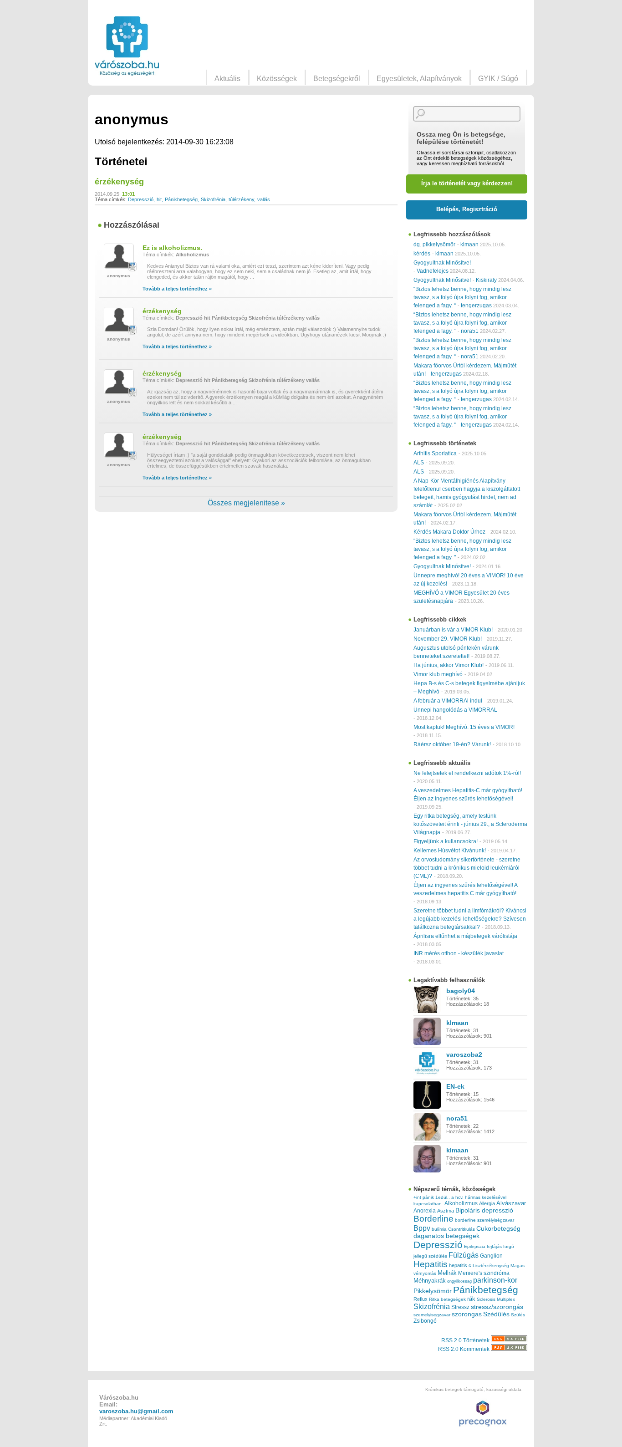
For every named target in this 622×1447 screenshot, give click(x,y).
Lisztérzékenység (491, 1265)
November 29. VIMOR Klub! (447, 639)
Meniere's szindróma (484, 1273)
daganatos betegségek (446, 1236)
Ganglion (491, 1256)
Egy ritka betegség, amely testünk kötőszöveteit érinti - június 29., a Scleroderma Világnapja (470, 824)
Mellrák (447, 1272)
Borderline (433, 1218)
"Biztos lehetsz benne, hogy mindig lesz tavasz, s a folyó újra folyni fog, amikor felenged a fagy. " (462, 549)
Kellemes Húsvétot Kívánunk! (449, 850)
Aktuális (227, 78)
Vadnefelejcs (433, 271)
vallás (263, 199)
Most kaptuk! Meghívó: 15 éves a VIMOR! (464, 727)
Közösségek (277, 78)
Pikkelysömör (432, 1291)
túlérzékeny (241, 199)
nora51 (470, 331)
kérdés (421, 253)
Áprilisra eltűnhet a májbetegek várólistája (465, 936)
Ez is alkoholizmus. (172, 247)
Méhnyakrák (429, 1280)
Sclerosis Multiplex (496, 1299)
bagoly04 (460, 990)
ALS (418, 462)
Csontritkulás (461, 1229)
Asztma (445, 1210)
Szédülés (496, 1314)
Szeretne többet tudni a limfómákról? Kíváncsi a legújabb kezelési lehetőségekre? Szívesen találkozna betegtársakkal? (469, 918)
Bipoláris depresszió (484, 1210)
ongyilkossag (459, 1281)
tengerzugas (476, 305)
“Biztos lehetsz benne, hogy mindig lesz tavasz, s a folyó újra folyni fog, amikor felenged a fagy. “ (462, 297)
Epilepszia (474, 1246)
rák (471, 1299)
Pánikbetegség (181, 199)
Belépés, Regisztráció (466, 209)
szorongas (467, 1314)
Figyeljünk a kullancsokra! (445, 841)
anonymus (118, 275)
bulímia (439, 1229)
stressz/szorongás (497, 1306)
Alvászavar (511, 1203)
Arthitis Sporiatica (435, 453)
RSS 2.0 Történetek (466, 1340)
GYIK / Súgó (498, 78)
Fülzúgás (464, 1255)
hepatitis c (460, 1265)
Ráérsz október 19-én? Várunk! (452, 744)
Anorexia (424, 1210)
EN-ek (455, 1086)
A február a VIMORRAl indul (447, 701)
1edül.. (442, 1197)
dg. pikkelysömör (434, 244)
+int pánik (423, 1197)
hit (159, 199)
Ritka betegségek (447, 1299)
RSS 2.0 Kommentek (464, 1349)
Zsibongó (425, 1321)
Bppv (421, 1228)
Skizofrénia (213, 199)
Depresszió (140, 199)
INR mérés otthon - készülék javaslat (458, 953)
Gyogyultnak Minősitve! (442, 263)
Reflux (420, 1299)
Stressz (460, 1307)
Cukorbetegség (498, 1228)
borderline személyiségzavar (484, 1220)
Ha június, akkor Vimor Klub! (448, 665)
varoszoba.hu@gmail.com (136, 1411)
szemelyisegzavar (431, 1314)
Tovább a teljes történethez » (177, 288)
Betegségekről (336, 78)
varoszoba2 (464, 1054)
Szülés (518, 1314)
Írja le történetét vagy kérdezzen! (467, 183)
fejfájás (494, 1246)
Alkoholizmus (192, 254)
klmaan (469, 244)
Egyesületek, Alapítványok (419, 78)
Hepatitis (430, 1264)
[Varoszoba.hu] (127, 46)
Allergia (487, 1203)
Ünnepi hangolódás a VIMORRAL (455, 710)
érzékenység (119, 181)
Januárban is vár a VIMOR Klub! (453, 630)
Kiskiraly (486, 280)
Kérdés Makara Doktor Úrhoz (449, 532)
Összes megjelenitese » (246, 503)
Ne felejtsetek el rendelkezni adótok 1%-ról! (467, 773)
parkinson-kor (495, 1280)
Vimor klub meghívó (438, 674)
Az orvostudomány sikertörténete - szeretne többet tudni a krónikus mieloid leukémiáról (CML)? (466, 867)
